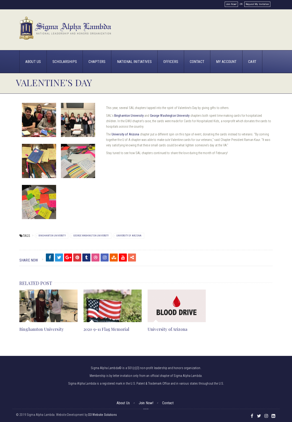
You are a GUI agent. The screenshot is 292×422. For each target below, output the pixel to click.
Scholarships (64, 62)
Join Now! (231, 4)
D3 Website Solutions (102, 415)
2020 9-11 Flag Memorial (106, 329)
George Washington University (170, 115)
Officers (170, 62)
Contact (197, 62)
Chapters (97, 62)
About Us (33, 62)
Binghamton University (129, 115)
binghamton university (52, 235)
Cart (252, 62)
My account (226, 62)
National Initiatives (134, 62)
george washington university (91, 235)
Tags (26, 236)
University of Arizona (125, 134)
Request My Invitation (257, 4)
